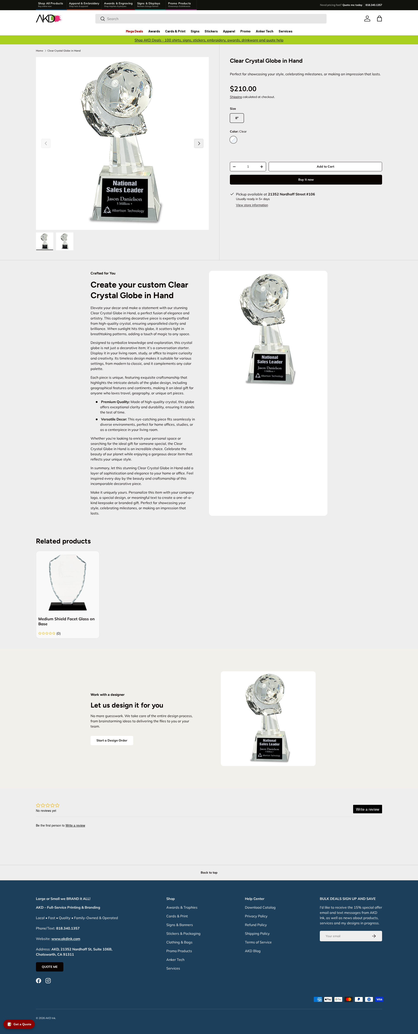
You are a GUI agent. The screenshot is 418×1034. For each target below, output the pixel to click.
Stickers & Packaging (183, 933)
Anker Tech (264, 31)
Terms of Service (258, 942)
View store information (252, 205)
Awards (154, 31)
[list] (122, 143)
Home (39, 50)
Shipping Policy (257, 933)
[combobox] (210, 19)
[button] (379, 18)
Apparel (229, 31)
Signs (195, 31)
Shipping (236, 97)
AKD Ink (50, 1018)
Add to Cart (325, 167)
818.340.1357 (374, 5)
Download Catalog (260, 907)
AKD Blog (253, 951)
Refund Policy (256, 925)
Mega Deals (134, 31)
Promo (245, 31)
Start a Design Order (111, 740)
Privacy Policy (256, 916)
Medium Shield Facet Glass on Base (66, 621)
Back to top (209, 872)
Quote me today (352, 5)
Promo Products (179, 951)
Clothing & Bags (179, 942)
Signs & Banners (179, 925)
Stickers (211, 31)
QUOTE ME (49, 967)
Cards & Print (175, 31)
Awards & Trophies (181, 907)
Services (285, 31)
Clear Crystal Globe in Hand (64, 50)
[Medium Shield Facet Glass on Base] (67, 582)
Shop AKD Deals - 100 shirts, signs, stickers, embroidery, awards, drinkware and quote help (209, 40)
